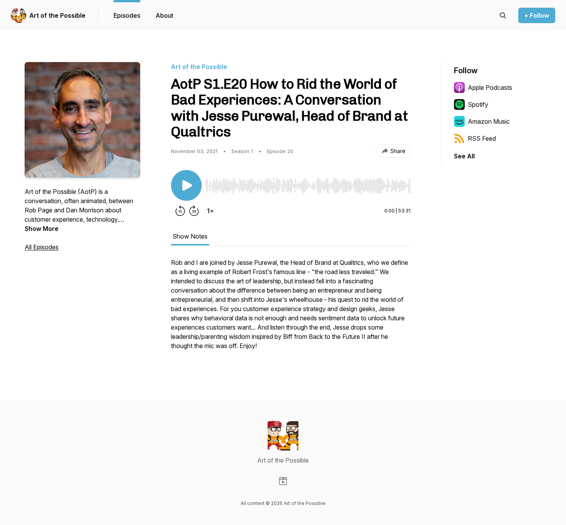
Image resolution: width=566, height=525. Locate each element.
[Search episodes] (503, 15)
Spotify (478, 104)
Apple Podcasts (490, 87)
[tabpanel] (290, 308)
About (164, 15)
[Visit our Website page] (283, 481)
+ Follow (536, 15)
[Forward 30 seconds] (194, 210)
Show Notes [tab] (190, 236)
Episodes (127, 15)
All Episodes (42, 247)
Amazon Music (489, 121)
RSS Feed (482, 138)
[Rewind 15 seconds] (180, 210)
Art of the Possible (57, 15)
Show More (42, 228)
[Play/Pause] (186, 185)
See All (464, 156)
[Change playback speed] (210, 210)
